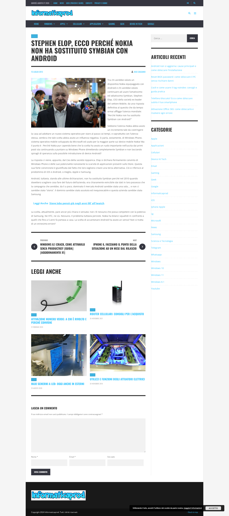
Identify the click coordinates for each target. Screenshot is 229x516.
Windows (48, 23)
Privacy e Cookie (101, 3)
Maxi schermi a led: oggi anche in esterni (57, 384)
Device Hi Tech (136, 23)
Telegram (156, 247)
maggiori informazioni (193, 508)
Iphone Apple (158, 206)
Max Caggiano (140, 71)
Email (72, 456)
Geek (122, 23)
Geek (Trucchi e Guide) (74, 3)
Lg (152, 213)
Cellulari (77, 23)
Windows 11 (157, 275)
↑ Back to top (192, 512)
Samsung (156, 234)
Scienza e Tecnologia (162, 241)
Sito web (111, 456)
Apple (62, 23)
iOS (153, 200)
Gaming (112, 23)
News (62, 3)
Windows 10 (157, 268)
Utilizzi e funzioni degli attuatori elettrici (117, 379)
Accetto (213, 508)
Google (151, 23)
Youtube (155, 288)
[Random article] (188, 3)
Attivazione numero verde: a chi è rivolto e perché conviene (58, 321)
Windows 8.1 (157, 281)
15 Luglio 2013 (37, 71)
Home (55, 3)
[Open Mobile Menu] (195, 13)
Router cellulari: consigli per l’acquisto (117, 314)
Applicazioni (95, 23)
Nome (34, 456)
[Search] (194, 3)
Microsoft (156, 220)
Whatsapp (156, 254)
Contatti (89, 3)
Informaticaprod (159, 193)
